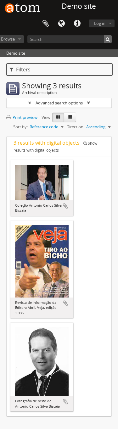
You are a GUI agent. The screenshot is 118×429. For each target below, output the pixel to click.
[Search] (108, 39)
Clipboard (45, 23)
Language (61, 23)
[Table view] (70, 117)
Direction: (75, 127)
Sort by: (20, 127)
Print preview (24, 117)
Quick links (77, 23)
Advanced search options (59, 103)
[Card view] (58, 117)
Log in (99, 23)
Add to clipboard (65, 206)
